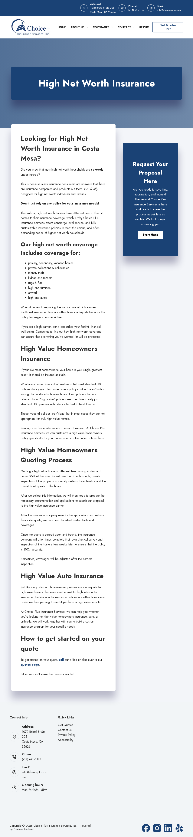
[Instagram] (157, 828)
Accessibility (65, 740)
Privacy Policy (66, 735)
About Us (77, 27)
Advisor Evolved (24, 829)
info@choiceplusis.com (169, 10)
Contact (124, 27)
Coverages (101, 27)
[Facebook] (146, 828)
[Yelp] (179, 828)
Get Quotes (65, 725)
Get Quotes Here (168, 27)
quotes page (30, 664)
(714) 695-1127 (136, 10)
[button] (150, 235)
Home (62, 27)
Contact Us (65, 730)
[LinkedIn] (168, 828)
